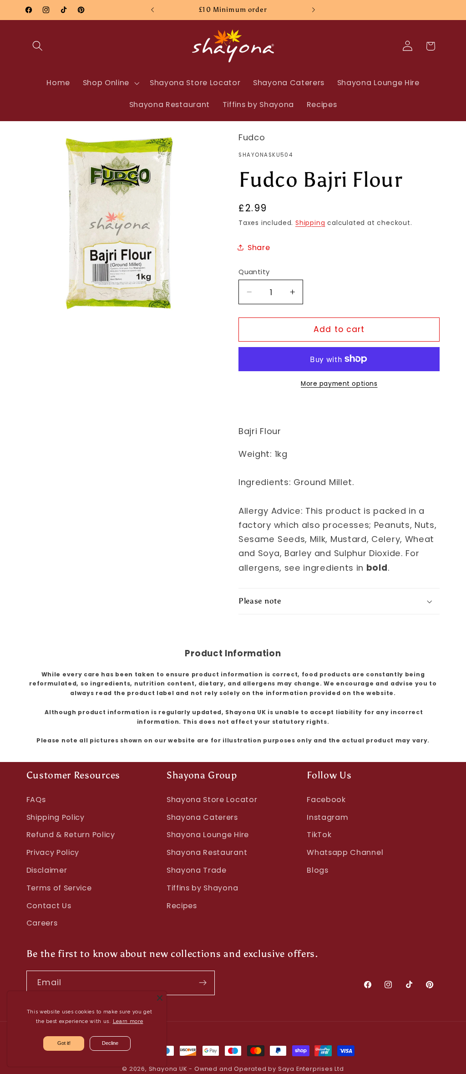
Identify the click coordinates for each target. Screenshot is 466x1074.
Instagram (327, 817)
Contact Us (48, 905)
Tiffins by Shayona (202, 888)
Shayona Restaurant (207, 852)
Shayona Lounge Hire (208, 834)
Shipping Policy (55, 817)
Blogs (317, 870)
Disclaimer (46, 870)
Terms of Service (59, 888)
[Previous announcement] (152, 10)
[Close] (159, 997)
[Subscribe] (202, 983)
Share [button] (259, 247)
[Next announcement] (314, 10)
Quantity (254, 271)
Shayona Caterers (202, 817)
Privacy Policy (53, 852)
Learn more (128, 1021)
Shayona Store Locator (212, 799)
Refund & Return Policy (70, 834)
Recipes (182, 905)
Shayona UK (168, 1069)
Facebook (326, 799)
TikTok (319, 834)
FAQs (36, 799)
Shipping (310, 223)
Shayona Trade (197, 870)
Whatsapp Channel (345, 852)
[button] (38, 46)
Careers (42, 923)
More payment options (339, 383)
